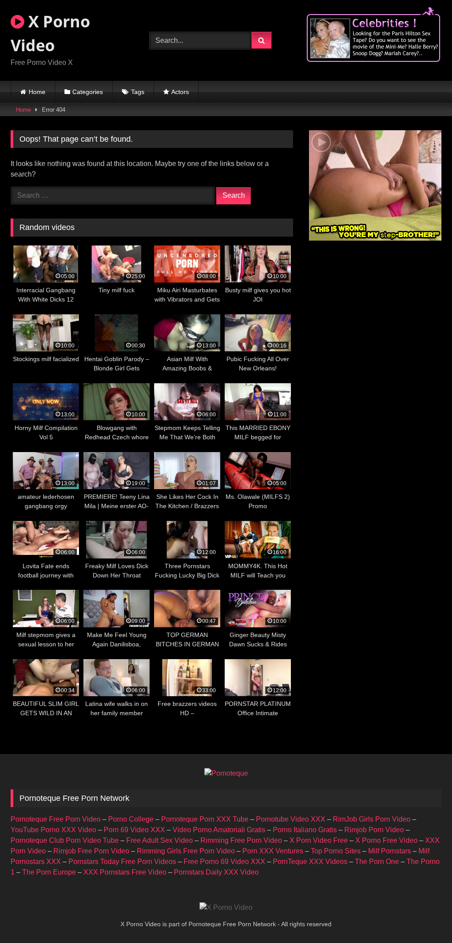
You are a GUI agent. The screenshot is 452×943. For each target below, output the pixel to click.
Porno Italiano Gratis (305, 830)
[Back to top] (424, 916)
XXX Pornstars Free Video (124, 872)
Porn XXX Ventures (272, 851)
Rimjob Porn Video (374, 830)
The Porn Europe (49, 872)
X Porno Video (50, 33)
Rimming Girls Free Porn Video (186, 851)
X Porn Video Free (319, 840)
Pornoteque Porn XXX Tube (205, 819)
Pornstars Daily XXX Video (216, 872)
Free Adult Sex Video (159, 840)
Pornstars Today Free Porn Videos (122, 861)
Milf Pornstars (389, 851)
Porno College (131, 819)
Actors (180, 91)
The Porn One (377, 861)
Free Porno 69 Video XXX (224, 861)
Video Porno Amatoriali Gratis (219, 830)
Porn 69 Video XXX (134, 830)
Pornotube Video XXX (290, 819)
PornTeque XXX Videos (310, 861)
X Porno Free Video (386, 840)
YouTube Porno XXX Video (53, 830)
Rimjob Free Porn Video (91, 851)
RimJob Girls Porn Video (372, 819)
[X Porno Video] (226, 907)
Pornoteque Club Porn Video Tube (65, 840)
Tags (137, 91)
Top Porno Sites (336, 851)
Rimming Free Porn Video (241, 840)
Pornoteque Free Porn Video (56, 819)
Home (37, 91)
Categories (87, 91)
